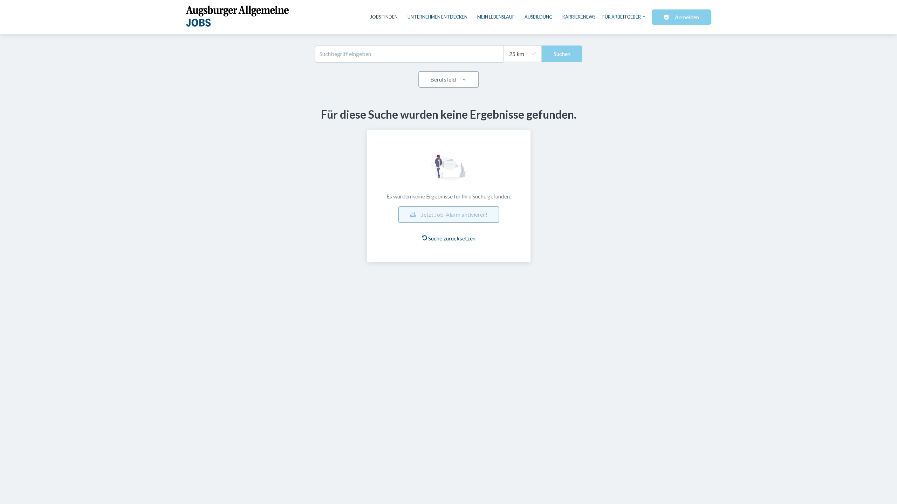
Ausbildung (539, 17)
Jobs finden (384, 17)
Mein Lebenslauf (496, 17)
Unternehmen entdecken (437, 17)
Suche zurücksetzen (451, 238)
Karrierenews (578, 17)
